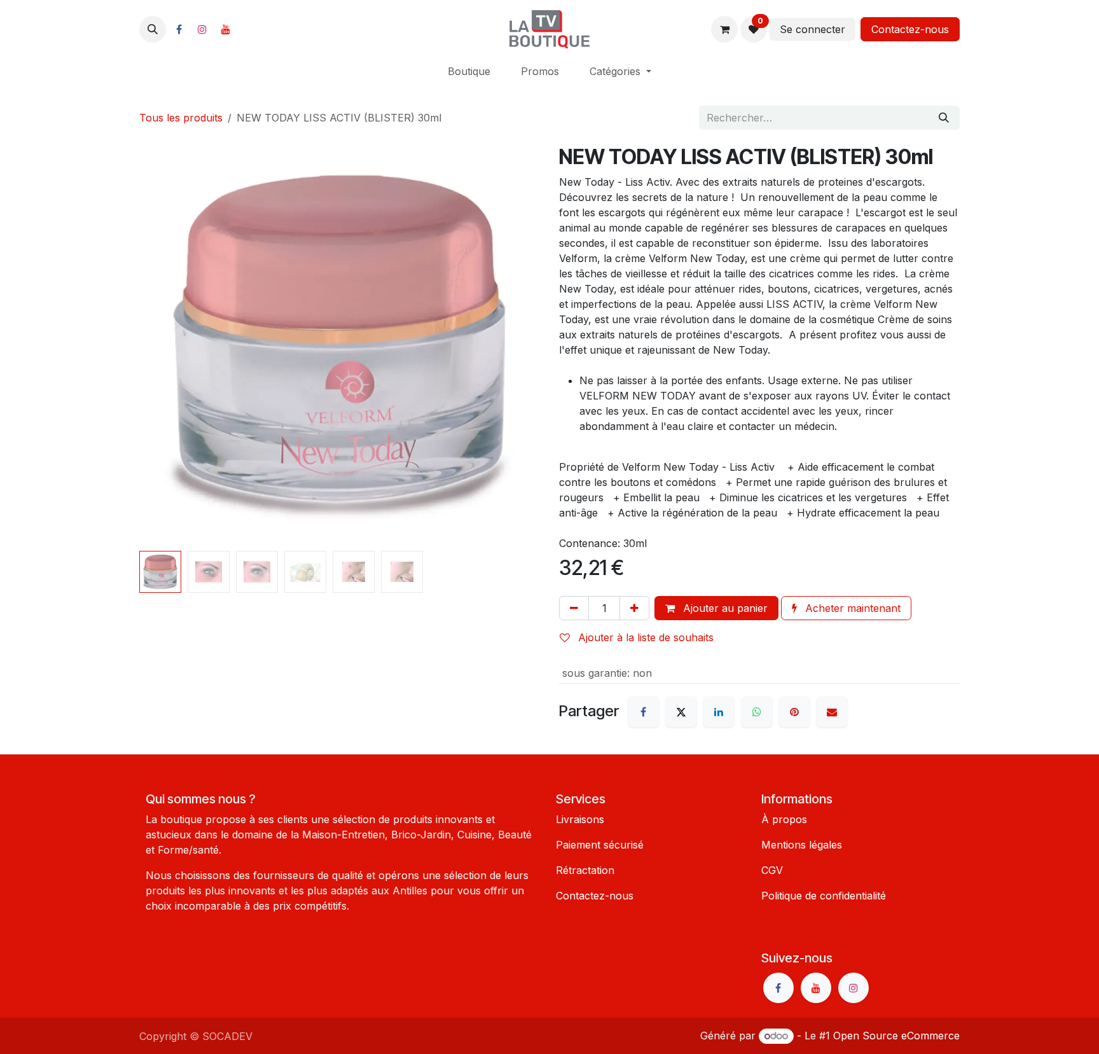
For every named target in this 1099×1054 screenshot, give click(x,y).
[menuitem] (469, 71)
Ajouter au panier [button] (724, 608)
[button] (152, 29)
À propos (784, 819)
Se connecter (812, 29)
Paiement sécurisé (600, 844)
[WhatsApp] (757, 712)
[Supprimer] (574, 608)
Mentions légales (801, 844)
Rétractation (585, 870)
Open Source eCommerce (896, 1035)
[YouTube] (226, 29)
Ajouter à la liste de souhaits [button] (644, 637)
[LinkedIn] (718, 712)
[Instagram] (202, 29)
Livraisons (580, 819)
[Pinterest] (794, 712)
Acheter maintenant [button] (851, 608)
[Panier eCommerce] (724, 29)
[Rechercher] (944, 118)
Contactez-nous (910, 29)
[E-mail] (832, 712)
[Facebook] (179, 29)
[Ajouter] (634, 608)
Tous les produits (181, 117)
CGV (772, 870)
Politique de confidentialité (823, 895)
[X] (681, 712)
